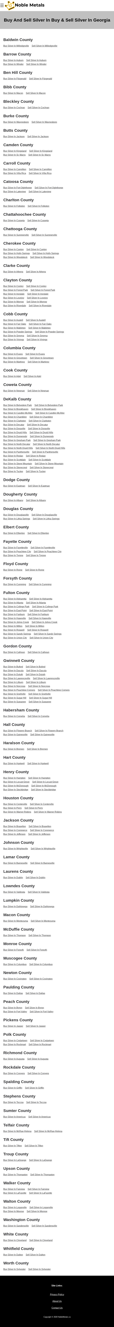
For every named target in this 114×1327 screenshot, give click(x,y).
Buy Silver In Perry (12, 808)
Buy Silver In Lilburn (13, 682)
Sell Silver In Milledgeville (44, 46)
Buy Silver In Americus (14, 1117)
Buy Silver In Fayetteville (15, 547)
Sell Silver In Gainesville (42, 734)
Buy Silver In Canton (13, 249)
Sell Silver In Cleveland (41, 1240)
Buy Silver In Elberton (14, 533)
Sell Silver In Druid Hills (41, 432)
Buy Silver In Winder (13, 64)
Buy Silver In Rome (12, 570)
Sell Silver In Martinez (38, 362)
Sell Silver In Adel (32, 376)
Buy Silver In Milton (12, 626)
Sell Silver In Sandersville (44, 1226)
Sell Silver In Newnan (38, 391)
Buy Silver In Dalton (13, 1255)
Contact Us (57, 1308)
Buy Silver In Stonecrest (15, 467)
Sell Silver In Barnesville (42, 863)
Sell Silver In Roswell (37, 630)
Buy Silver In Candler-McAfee (18, 413)
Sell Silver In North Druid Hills (50, 448)
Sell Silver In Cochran (38, 107)
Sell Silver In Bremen (37, 749)
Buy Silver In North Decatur (16, 444)
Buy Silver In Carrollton (14, 169)
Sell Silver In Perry (33, 808)
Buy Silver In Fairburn (14, 614)
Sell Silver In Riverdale (40, 305)
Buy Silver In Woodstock (15, 257)
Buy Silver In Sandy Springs (17, 634)
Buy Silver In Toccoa (13, 1102)
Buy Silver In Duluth (13, 674)
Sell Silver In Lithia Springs (46, 519)
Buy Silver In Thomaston (15, 1174)
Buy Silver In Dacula (13, 670)
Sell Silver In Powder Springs (49, 332)
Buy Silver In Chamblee (15, 417)
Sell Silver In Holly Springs (46, 253)
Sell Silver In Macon (36, 93)
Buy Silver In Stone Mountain (17, 463)
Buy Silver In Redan (13, 456)
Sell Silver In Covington (41, 979)
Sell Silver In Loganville (41, 1207)
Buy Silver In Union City (15, 638)
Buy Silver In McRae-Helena (17, 1131)
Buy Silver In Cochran (14, 107)
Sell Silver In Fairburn (38, 614)
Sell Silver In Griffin (34, 1088)
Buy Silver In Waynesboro (16, 122)
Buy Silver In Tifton (12, 1146)
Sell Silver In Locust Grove (45, 782)
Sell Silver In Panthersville (45, 452)
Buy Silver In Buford (13, 667)
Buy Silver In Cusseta (14, 220)
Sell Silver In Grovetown (42, 358)
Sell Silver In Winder (36, 64)
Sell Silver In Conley (36, 286)
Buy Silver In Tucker (13, 471)
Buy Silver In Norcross (14, 686)
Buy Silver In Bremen (13, 749)
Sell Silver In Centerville (42, 804)
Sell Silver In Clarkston (40, 421)
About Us (57, 1301)
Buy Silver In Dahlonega (15, 906)
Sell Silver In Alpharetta (40, 599)
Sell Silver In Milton (34, 626)
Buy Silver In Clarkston (14, 421)
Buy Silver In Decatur (13, 425)
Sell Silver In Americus (39, 1117)
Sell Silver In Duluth (35, 674)
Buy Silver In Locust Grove (16, 782)
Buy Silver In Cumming (14, 584)
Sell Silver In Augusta (37, 1059)
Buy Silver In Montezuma (15, 921)
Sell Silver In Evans (35, 354)
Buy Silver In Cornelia (14, 716)
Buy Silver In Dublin (13, 877)
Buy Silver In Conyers (14, 1073)
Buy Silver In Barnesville (15, 863)
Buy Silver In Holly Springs (16, 253)
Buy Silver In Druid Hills (15, 432)
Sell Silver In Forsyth (37, 950)
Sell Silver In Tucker (36, 471)
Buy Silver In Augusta (13, 1059)
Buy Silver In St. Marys (14, 155)
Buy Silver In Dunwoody (15, 436)
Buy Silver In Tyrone (13, 555)
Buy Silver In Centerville (15, 804)
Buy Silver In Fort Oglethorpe (17, 188)
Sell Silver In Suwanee (40, 702)
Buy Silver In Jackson (14, 136)
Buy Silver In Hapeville (14, 618)
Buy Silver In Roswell (13, 630)
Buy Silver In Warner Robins (17, 812)
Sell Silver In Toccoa (36, 1102)
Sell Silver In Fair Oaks (40, 324)
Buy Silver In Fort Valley (15, 1011)
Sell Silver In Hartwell (38, 763)
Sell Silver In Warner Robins (48, 812)
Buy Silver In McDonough (16, 786)
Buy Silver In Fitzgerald (14, 78)
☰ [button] (2, 5)
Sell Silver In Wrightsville (43, 848)
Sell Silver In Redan (36, 456)
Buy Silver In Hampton (14, 778)
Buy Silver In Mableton (14, 328)
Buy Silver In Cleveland (15, 1240)
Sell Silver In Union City (41, 638)
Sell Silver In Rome (34, 570)
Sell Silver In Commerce (42, 830)
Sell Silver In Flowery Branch (49, 730)
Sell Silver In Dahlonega (42, 906)
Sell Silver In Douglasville (44, 515)
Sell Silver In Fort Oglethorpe (49, 188)
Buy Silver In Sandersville (16, 1226)
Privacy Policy (57, 1294)
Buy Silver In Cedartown (15, 1040)
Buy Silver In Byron (12, 1008)
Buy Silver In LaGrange (14, 1160)
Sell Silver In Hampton (39, 778)
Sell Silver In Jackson (38, 136)
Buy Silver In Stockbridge (15, 789)
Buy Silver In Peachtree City (17, 551)
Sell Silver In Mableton (39, 328)
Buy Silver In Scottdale (14, 460)
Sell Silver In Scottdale (40, 460)
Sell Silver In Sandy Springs (47, 634)
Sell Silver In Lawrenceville (46, 678)
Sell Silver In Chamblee (41, 417)
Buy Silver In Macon (13, 93)
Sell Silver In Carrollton (40, 169)
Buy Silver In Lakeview (14, 191)
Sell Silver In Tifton (34, 1146)
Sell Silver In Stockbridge (43, 789)
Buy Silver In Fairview (14, 1189)
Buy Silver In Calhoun (14, 652)
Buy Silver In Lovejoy (13, 298)
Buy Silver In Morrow (13, 302)
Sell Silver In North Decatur (46, 444)
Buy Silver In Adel (12, 376)
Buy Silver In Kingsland (14, 151)
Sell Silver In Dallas (35, 993)
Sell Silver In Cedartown (42, 1040)
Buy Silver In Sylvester (14, 1269)
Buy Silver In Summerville (16, 235)
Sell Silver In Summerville (44, 235)
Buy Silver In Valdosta (14, 892)
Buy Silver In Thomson (14, 935)
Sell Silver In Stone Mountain (49, 463)
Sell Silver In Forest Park (43, 290)
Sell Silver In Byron (34, 1008)
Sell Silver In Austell (36, 320)
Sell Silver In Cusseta (38, 220)
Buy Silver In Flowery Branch (17, 730)
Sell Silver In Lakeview (40, 191)
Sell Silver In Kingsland (40, 151)
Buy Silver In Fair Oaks (14, 324)
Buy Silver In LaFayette (14, 1193)
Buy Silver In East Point (15, 610)
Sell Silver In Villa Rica (40, 173)
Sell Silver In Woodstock (42, 257)
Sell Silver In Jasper (36, 1026)
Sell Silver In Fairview (38, 1189)
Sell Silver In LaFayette (40, 1193)
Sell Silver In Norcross (39, 686)
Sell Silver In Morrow (37, 302)
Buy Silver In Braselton (14, 826)
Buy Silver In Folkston (14, 206)
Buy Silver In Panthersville (16, 452)
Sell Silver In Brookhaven (43, 409)
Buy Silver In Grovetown (15, 358)
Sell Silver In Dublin (35, 877)
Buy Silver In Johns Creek (16, 622)
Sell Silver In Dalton (35, 1255)
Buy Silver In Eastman (14, 486)
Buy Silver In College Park (16, 606)
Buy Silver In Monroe (13, 1211)
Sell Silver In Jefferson (39, 834)
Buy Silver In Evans (13, 354)
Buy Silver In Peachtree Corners (19, 690)
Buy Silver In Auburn (13, 60)
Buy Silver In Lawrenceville (16, 678)
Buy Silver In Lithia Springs (16, 519)
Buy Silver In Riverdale (14, 305)
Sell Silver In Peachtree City (47, 551)
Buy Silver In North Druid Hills (18, 448)
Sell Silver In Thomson (40, 935)
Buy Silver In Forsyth (13, 950)
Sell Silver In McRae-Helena (48, 1131)
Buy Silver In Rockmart (14, 1044)
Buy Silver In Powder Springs (17, 332)
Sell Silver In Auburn (36, 60)
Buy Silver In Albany (13, 500)
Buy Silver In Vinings (13, 339)
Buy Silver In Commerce (15, 830)
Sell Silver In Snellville (39, 694)
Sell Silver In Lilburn (36, 682)
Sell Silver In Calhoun (38, 652)
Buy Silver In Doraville (14, 428)
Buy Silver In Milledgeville (16, 46)
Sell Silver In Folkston (38, 206)
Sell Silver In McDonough (43, 786)
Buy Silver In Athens (13, 272)
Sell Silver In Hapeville (40, 618)
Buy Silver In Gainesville (15, 734)
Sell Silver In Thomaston (42, 1174)
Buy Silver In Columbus (15, 964)
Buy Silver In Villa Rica (14, 173)
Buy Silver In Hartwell (14, 763)
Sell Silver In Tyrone (36, 555)
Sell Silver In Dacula (36, 670)
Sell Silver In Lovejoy (37, 298)
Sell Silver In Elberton (38, 533)
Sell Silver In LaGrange (40, 1160)
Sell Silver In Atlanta (36, 603)
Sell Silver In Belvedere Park (48, 405)
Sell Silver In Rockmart (40, 1044)
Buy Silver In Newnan (14, 391)
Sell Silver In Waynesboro (44, 122)
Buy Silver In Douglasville (16, 515)
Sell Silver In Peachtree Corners (54, 690)
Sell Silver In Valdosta (38, 892)
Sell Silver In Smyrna (37, 335)
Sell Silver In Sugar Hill (40, 698)
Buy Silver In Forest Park (15, 290)
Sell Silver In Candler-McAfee (50, 413)
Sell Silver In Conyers (38, 1073)
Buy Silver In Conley (13, 286)
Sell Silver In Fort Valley (41, 1011)
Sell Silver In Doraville (39, 428)
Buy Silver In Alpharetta (14, 599)
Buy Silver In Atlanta (13, 603)
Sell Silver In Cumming (40, 584)
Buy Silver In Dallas (13, 993)
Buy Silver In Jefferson (14, 834)
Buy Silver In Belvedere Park (17, 405)
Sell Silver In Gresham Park (47, 440)
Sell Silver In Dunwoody (42, 436)
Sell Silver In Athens (36, 272)
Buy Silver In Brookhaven (15, 409)
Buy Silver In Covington (15, 979)
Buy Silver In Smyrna (13, 335)
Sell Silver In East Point (41, 610)
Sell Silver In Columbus (41, 964)
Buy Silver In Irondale (13, 294)
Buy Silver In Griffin (12, 1088)
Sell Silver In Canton (36, 249)
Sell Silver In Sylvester (39, 1269)
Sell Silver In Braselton (40, 826)
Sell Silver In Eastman (39, 486)
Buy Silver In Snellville (14, 694)
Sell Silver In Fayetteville (43, 547)
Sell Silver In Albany (36, 500)
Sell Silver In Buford (35, 667)
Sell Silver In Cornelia (38, 716)
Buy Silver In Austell (13, 320)
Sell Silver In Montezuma (43, 921)
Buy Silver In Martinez (14, 362)
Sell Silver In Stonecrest (41, 467)
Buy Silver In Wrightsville (15, 848)
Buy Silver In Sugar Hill (14, 698)
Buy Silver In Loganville (15, 1207)
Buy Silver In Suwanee (14, 702)
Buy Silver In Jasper (13, 1026)
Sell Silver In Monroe (37, 1211)
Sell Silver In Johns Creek (44, 622)
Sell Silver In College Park (45, 606)
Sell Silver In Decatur (37, 425)
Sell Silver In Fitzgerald (40, 78)
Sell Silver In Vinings (37, 339)
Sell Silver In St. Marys (39, 155)
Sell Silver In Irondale (37, 294)
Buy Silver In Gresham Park (17, 440)
